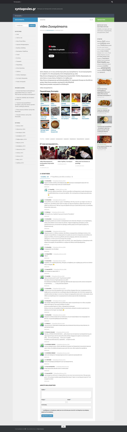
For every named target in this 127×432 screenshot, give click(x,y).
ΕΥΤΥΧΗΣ (100, 56)
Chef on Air (19, 37)
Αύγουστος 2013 (20, 149)
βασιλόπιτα (105, 64)
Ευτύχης (18, 58)
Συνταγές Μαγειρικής (21, 78)
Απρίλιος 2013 (20, 162)
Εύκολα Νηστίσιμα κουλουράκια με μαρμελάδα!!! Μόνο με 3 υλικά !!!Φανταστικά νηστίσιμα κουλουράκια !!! (25, 92)
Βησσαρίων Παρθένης (22, 51)
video (103, 52)
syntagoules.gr (25, 8)
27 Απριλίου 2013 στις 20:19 (59, 199)
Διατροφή (107, 54)
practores (99, 49)
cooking (103, 43)
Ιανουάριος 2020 (20, 132)
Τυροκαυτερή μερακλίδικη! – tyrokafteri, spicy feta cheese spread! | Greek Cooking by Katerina (25, 104)
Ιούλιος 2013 (19, 152)
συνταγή (106, 70)
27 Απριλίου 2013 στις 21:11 (62, 366)
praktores (103, 49)
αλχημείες (99, 64)
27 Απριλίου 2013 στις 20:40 (59, 260)
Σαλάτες (42, 19)
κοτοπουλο (100, 66)
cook (98, 43)
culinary (98, 45)
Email (69, 399)
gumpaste (52, 138)
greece (106, 45)
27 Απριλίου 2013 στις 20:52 (59, 288)
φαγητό (102, 72)
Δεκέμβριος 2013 (20, 146)
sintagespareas (59, 138)
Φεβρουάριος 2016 (21, 139)
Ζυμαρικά (18, 61)
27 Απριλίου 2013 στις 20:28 (59, 231)
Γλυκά (17, 54)
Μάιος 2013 (19, 159)
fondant (47, 138)
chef (103, 41)
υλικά (98, 72)
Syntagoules (50, 30)
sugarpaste (66, 138)
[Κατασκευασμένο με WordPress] (25, 428)
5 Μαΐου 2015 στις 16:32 (61, 189)
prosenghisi (107, 49)
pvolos (98, 51)
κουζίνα (105, 66)
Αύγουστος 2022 (20, 129)
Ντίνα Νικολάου (20, 68)
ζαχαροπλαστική (80, 138)
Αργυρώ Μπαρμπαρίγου (22, 44)
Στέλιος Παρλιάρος (21, 74)
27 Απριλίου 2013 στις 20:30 (59, 247)
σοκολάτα (99, 70)
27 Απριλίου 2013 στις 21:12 (60, 373)
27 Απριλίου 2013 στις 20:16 (59, 180)
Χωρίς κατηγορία (20, 81)
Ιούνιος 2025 (19, 125)
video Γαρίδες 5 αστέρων (65, 161)
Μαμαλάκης (19, 64)
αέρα (108, 62)
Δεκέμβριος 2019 (20, 136)
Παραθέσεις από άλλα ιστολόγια (62, 176)
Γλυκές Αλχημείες (101, 54)
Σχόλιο (43, 389)
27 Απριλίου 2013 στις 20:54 (59, 300)
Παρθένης (99, 58)
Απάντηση (46, 186)
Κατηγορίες (17, 1)
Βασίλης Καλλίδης (21, 47)
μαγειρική (87, 138)
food (102, 45)
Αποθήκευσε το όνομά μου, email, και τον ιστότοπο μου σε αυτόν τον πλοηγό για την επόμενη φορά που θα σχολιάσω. (65, 411)
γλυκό (109, 64)
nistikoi (103, 47)
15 (74, 148)
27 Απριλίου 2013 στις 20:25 (58, 212)
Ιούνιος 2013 (19, 156)
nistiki (100, 47)
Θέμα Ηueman (40, 428)
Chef (17, 34)
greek (109, 45)
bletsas (99, 41)
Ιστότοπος (44, 404)
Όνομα (43, 399)
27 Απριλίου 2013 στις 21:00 (58, 323)
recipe (102, 51)
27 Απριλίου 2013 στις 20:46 (60, 269)
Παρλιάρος (105, 58)
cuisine (108, 43)
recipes (106, 51)
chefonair (107, 41)
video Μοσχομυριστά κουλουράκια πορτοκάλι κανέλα (47, 163)
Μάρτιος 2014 (20, 142)
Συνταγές (101, 62)
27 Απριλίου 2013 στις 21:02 (63, 344)
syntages (99, 52)
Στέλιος (99, 60)
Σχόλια (45, 176)
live (98, 47)
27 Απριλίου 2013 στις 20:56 (59, 314)
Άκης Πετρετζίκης (21, 41)
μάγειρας (99, 68)
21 (92, 19)
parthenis (106, 47)
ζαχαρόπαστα (73, 138)
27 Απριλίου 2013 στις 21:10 (59, 359)
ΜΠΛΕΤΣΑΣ (106, 56)
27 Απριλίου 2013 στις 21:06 (63, 352)
